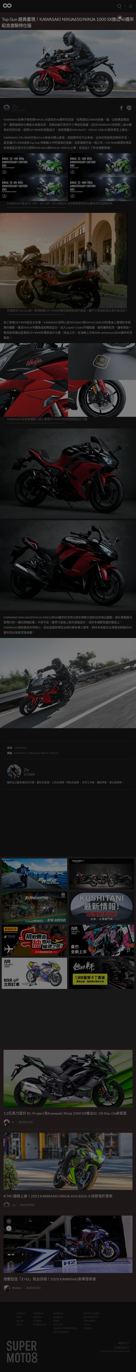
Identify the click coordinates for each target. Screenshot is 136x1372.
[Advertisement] (68, 46)
